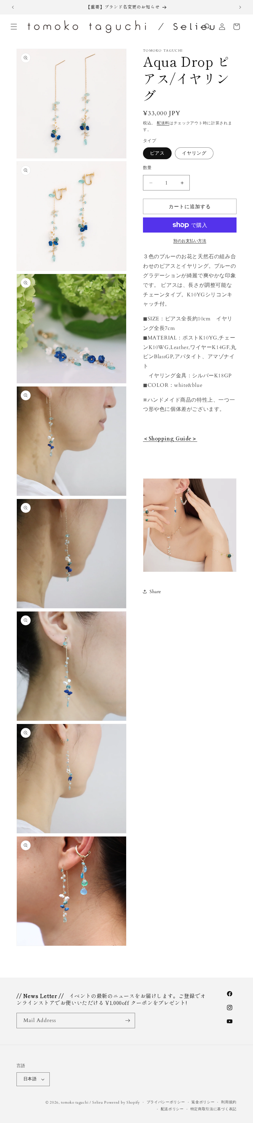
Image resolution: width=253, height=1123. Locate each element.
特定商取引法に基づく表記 (213, 1109)
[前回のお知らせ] (13, 7)
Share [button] (155, 591)
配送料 (163, 123)
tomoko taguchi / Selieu (82, 1102)
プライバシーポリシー (166, 1102)
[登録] (127, 1020)
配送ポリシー (172, 1109)
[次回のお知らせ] (240, 7)
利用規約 (229, 1102)
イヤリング (194, 153)
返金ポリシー (202, 1102)
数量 (147, 168)
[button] (14, 26)
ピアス (157, 153)
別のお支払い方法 (189, 240)
